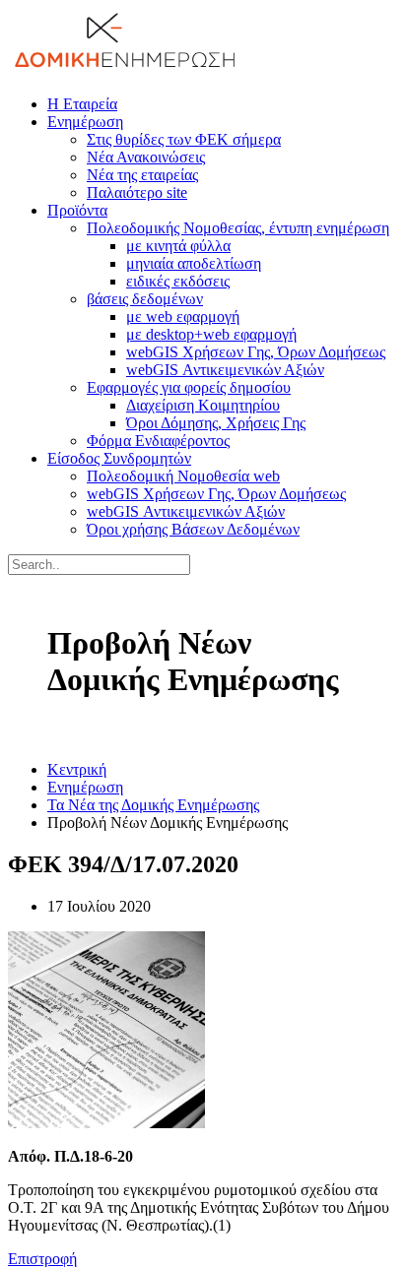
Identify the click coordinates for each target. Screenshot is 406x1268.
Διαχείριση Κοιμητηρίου (203, 405)
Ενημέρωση (85, 121)
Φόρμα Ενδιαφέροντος (158, 440)
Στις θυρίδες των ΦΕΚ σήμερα (184, 139)
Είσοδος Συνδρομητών (119, 458)
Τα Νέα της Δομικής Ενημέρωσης (153, 804)
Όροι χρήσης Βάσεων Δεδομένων (193, 529)
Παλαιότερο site (137, 192)
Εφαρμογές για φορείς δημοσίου (189, 387)
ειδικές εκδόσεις (178, 281)
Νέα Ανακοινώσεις (146, 157)
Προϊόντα (77, 210)
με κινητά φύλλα (178, 245)
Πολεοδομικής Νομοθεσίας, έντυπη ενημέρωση (238, 228)
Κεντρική (76, 769)
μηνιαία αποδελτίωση (193, 263)
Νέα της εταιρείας (142, 174)
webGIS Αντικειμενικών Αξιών (225, 369)
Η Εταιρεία (82, 103)
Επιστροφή (42, 1258)
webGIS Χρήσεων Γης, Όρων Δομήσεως (255, 352)
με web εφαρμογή (182, 316)
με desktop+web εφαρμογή (211, 334)
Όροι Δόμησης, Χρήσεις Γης (215, 422)
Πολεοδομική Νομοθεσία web (183, 476)
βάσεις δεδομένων (145, 298)
